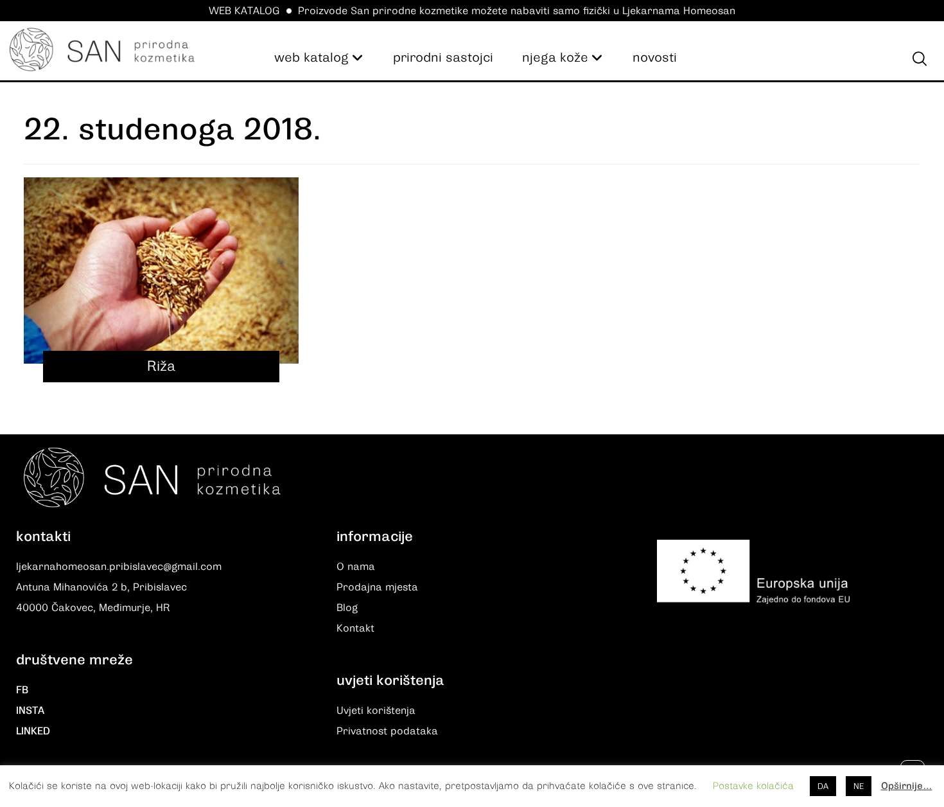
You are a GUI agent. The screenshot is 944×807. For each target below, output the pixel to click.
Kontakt (355, 628)
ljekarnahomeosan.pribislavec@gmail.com (119, 566)
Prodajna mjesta (377, 587)
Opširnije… (906, 786)
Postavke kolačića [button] (753, 786)
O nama (356, 566)
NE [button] (858, 786)
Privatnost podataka (387, 731)
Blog (347, 608)
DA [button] (822, 786)
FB (22, 690)
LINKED (33, 731)
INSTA (30, 710)
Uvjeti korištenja (376, 710)
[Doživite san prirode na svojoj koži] (102, 49)
